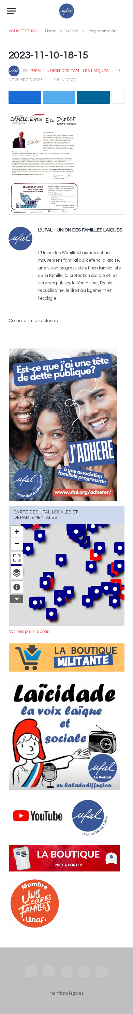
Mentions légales (66, 993)
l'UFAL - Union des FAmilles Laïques (69, 71)
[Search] (123, 11)
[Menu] (11, 11)
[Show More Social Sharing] (118, 97)
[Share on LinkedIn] (93, 97)
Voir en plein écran (29, 631)
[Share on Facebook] (25, 97)
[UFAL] (66, 11)
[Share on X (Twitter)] (59, 97)
